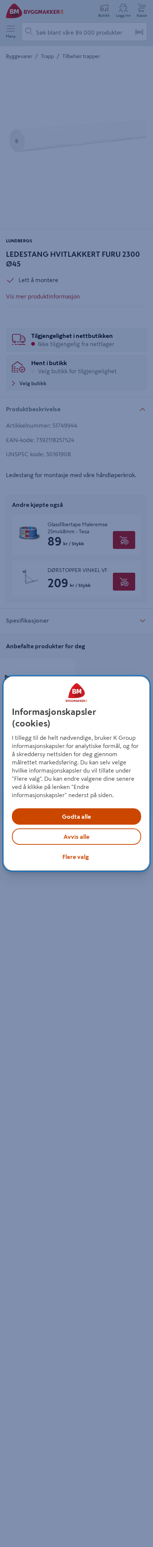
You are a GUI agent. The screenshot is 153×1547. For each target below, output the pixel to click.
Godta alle (76, 816)
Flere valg (75, 857)
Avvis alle (76, 837)
